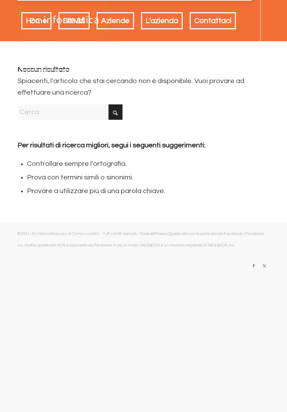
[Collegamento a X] (30, 103)
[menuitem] (36, 21)
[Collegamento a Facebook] (19, 103)
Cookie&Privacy (154, 234)
